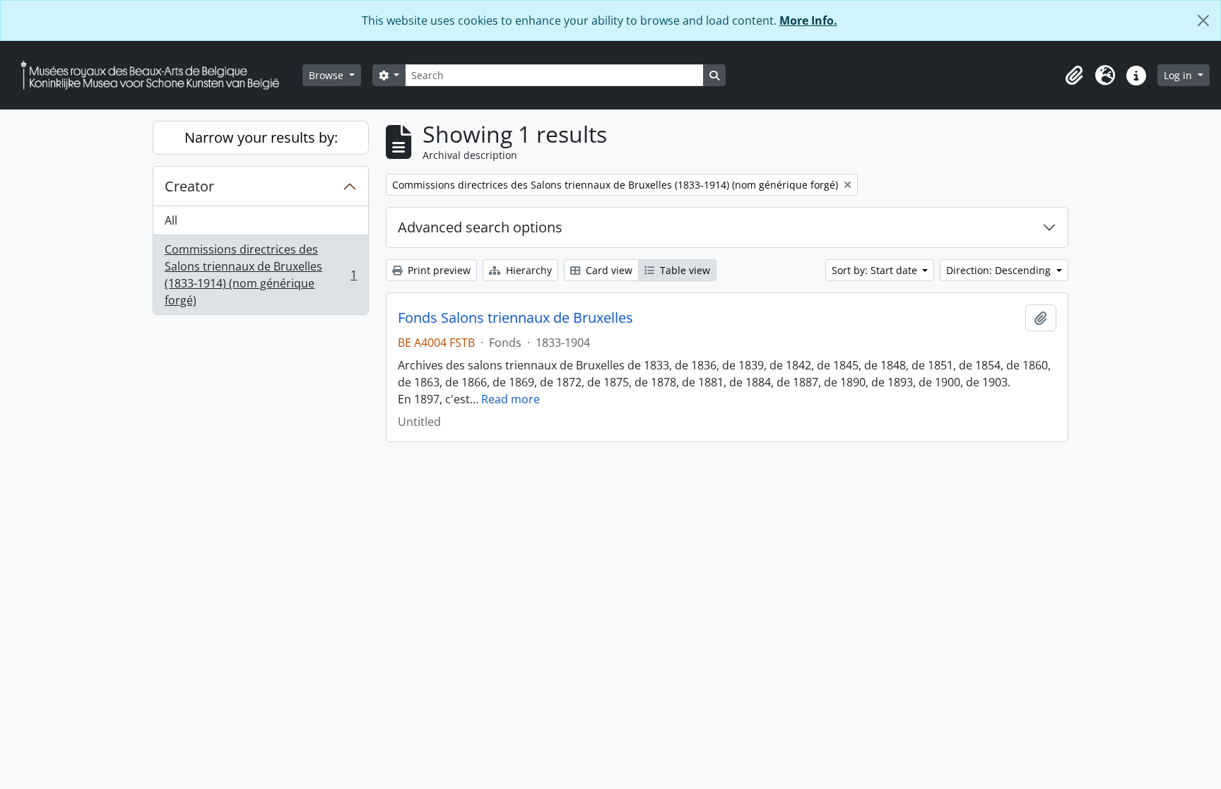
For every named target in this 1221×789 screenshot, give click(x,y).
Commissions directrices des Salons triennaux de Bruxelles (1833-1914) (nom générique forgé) (260, 275)
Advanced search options (480, 227)
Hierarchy (527, 270)
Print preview (438, 270)
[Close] (1203, 20)
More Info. (808, 20)
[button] (1074, 75)
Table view (683, 270)
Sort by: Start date (876, 270)
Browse (327, 75)
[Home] (155, 75)
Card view (607, 270)
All (171, 220)
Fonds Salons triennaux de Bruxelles (515, 317)
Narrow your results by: (261, 137)
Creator (189, 186)
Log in (1179, 75)
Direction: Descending (1000, 270)
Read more (510, 399)
